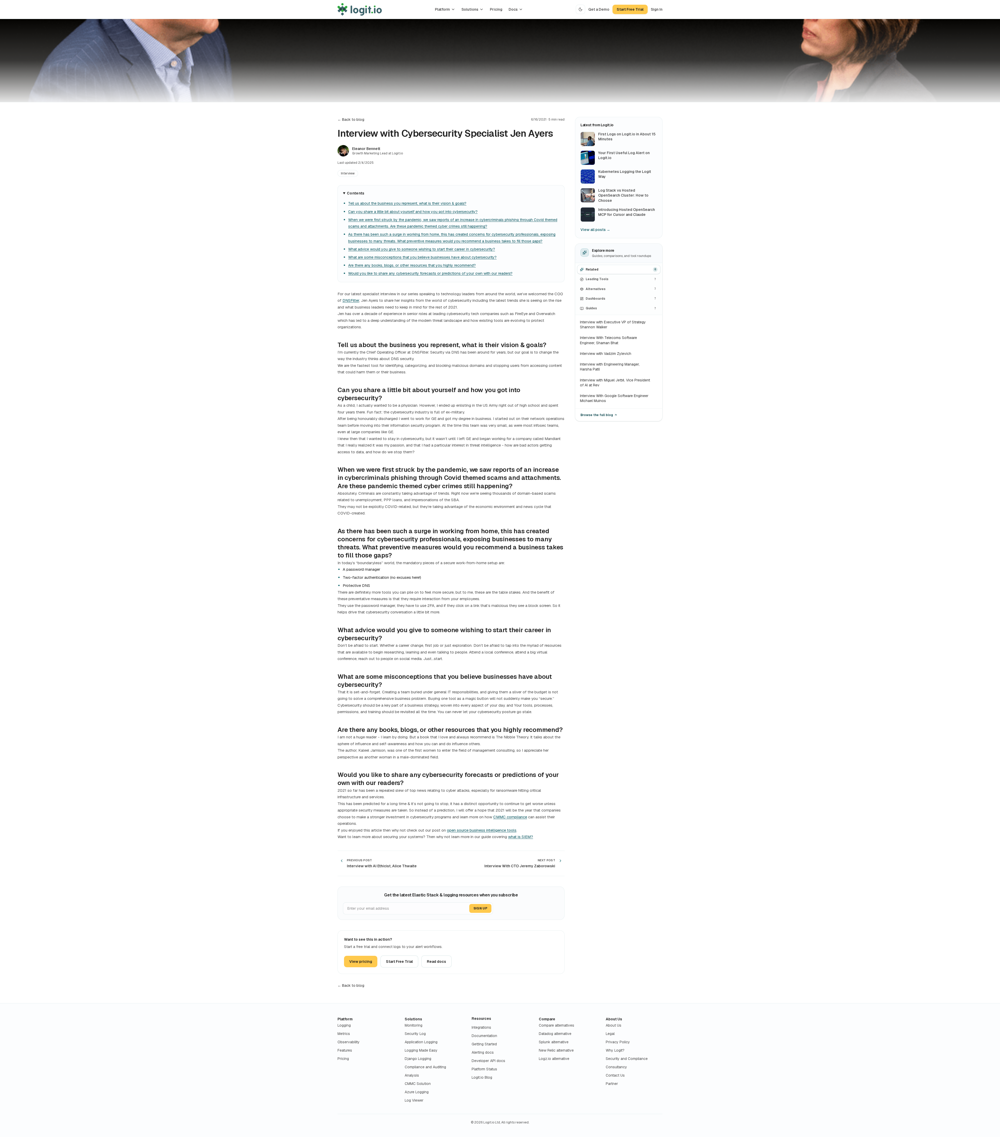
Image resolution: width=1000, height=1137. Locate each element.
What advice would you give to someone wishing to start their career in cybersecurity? (421, 249)
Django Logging (418, 1058)
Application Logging (421, 1042)
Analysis (412, 1075)
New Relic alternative (556, 1050)
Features (345, 1050)
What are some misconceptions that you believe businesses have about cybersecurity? (422, 257)
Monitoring (413, 1025)
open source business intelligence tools (481, 830)
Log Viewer (414, 1100)
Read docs (436, 961)
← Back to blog (351, 119)
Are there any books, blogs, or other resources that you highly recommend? (412, 265)
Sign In (656, 9)
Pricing (496, 9)
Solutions (469, 9)
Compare (547, 1019)
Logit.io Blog (482, 1077)
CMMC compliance (510, 816)
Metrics (344, 1033)
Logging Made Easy (421, 1050)
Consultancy (616, 1067)
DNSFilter (350, 300)
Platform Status (484, 1069)
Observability (349, 1042)
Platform (442, 9)
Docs (513, 9)
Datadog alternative (555, 1033)
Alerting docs (483, 1052)
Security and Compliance (627, 1058)
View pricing (360, 961)
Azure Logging (417, 1092)
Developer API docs (488, 1060)
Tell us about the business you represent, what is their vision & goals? (407, 203)
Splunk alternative (553, 1042)
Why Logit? (615, 1050)
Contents (356, 193)
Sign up (480, 908)
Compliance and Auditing (425, 1067)
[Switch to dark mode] (580, 9)
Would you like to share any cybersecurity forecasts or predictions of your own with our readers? (430, 273)
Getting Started (484, 1044)
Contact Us (615, 1075)
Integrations (481, 1027)
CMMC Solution (418, 1083)
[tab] (618, 269)
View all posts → (595, 229)
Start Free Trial (630, 9)
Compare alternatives (556, 1025)
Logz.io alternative (554, 1058)
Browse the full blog (596, 415)
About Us (614, 1019)
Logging (344, 1025)
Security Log (415, 1033)
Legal (610, 1033)
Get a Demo (598, 9)
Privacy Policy (618, 1042)
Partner (612, 1083)
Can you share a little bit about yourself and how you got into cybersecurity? (413, 211)
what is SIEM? (520, 836)
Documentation (484, 1035)
